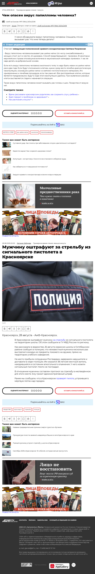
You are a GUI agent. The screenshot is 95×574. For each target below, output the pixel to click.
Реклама (32, 520)
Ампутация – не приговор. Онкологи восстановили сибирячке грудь (39, 159)
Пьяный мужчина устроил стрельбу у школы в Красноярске (36, 443)
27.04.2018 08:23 (8, 10)
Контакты (23, 520)
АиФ (4, 323)
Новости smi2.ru (10, 236)
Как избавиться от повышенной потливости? (30, 167)
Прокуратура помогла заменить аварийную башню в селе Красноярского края (43, 435)
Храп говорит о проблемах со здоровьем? (28, 97)
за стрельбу (59, 340)
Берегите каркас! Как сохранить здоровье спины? (32, 151)
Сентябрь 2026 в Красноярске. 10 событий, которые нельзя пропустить (40, 451)
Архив (14, 26)
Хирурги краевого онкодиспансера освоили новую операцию (37, 175)
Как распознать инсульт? (20, 100)
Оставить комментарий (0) (74, 113)
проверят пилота (65, 378)
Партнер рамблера (40, 565)
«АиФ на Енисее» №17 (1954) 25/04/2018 (52, 26)
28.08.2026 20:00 (8, 243)
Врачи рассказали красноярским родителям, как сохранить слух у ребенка (43, 94)
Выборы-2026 (42, 520)
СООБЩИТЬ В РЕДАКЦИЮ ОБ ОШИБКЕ (62, 520)
